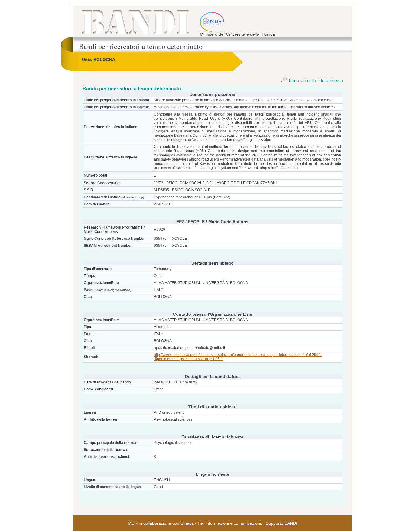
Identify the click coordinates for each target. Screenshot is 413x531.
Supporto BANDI (281, 523)
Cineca (187, 523)
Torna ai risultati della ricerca (315, 80)
